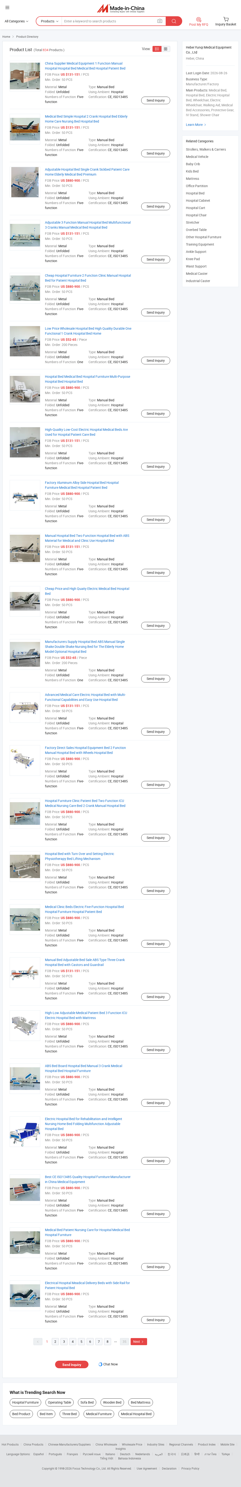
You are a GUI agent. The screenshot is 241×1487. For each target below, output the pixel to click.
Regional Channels (181, 1444)
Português (55, 1454)
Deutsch (125, 1454)
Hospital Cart (195, 207)
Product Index (207, 1444)
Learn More (196, 124)
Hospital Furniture (25, 1402)
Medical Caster (197, 273)
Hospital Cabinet (198, 200)
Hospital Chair (196, 215)
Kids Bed (192, 171)
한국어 (172, 1454)
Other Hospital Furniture (203, 237)
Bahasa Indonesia (129, 1458)
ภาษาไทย (211, 1454)
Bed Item (46, 1414)
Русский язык (91, 1454)
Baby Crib (193, 164)
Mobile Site (227, 1444)
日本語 (185, 1454)
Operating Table (59, 1402)
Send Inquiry (156, 100)
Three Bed (69, 1414)
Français (72, 1454)
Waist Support (196, 266)
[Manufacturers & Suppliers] (120, 8)
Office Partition (197, 186)
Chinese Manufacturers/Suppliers (69, 1444)
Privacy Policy (190, 1468)
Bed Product (21, 1414)
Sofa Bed (87, 1402)
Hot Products (10, 1444)
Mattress (192, 178)
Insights (121, 1448)
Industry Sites (155, 1444)
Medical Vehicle (197, 156)
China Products (33, 1444)
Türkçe (225, 1454)
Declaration (169, 1468)
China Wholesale (106, 1444)
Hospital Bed (195, 193)
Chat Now (110, 1364)
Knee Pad (193, 259)
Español (38, 1454)
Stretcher (192, 222)
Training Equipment (200, 244)
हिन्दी (197, 1454)
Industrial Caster (198, 281)
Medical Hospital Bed (136, 1414)
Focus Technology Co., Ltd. (89, 1468)
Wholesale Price (132, 1444)
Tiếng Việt (106, 1458)
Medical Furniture (99, 1414)
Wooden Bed (112, 1402)
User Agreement (147, 1468)
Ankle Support (196, 251)
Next (139, 1341)
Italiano (110, 1454)
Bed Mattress (140, 1402)
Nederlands (142, 1454)
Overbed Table (196, 229)
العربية (159, 1454)
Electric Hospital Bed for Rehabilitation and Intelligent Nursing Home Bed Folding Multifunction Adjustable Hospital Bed (83, 1124)
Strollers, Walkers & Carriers (206, 149)
